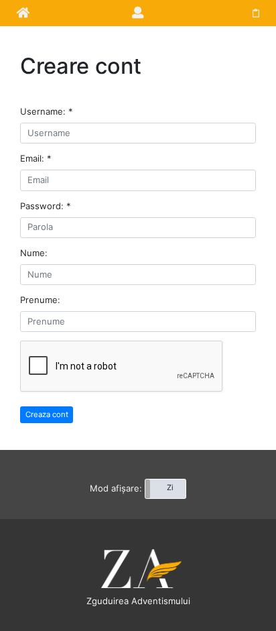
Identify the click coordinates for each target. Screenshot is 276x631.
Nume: (34, 252)
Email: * (36, 158)
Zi (170, 487)
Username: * (46, 111)
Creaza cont (46, 414)
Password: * (45, 205)
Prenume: (40, 299)
